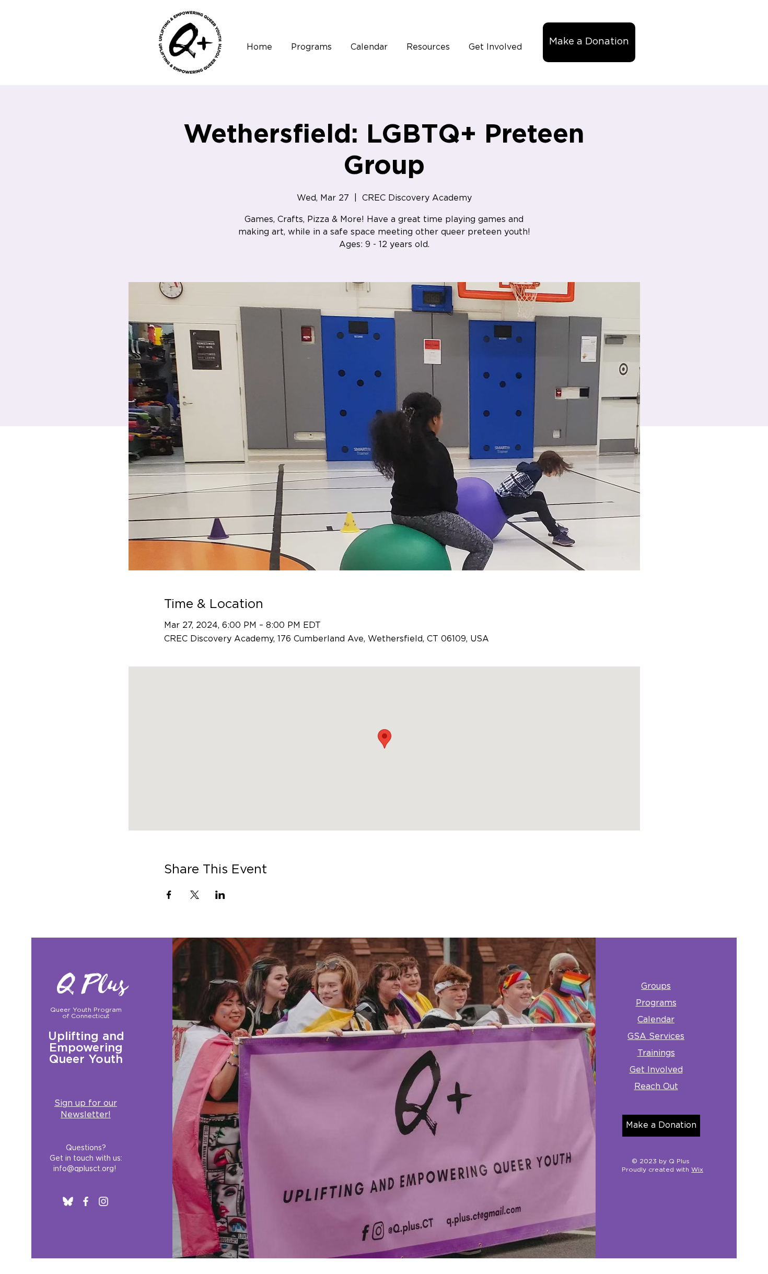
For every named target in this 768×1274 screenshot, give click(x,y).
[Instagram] (103, 1201)
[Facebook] (85, 1201)
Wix (697, 1169)
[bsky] (68, 1201)
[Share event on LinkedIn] (220, 895)
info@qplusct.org (83, 1169)
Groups (656, 986)
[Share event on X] (195, 895)
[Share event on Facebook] (169, 895)
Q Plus (93, 984)
